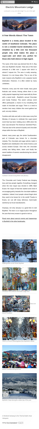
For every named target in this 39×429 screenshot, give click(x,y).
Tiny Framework (11, 423)
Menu (36, 2)
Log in (21, 423)
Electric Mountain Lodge (19, 7)
